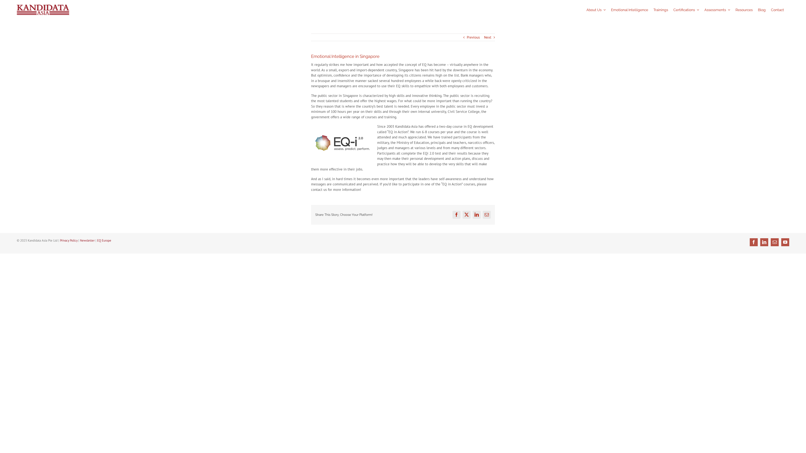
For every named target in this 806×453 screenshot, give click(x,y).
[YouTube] (785, 242)
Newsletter (87, 240)
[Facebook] (754, 242)
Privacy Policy (68, 240)
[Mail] (775, 242)
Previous (473, 37)
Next (487, 37)
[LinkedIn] (764, 242)
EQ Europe (104, 240)
